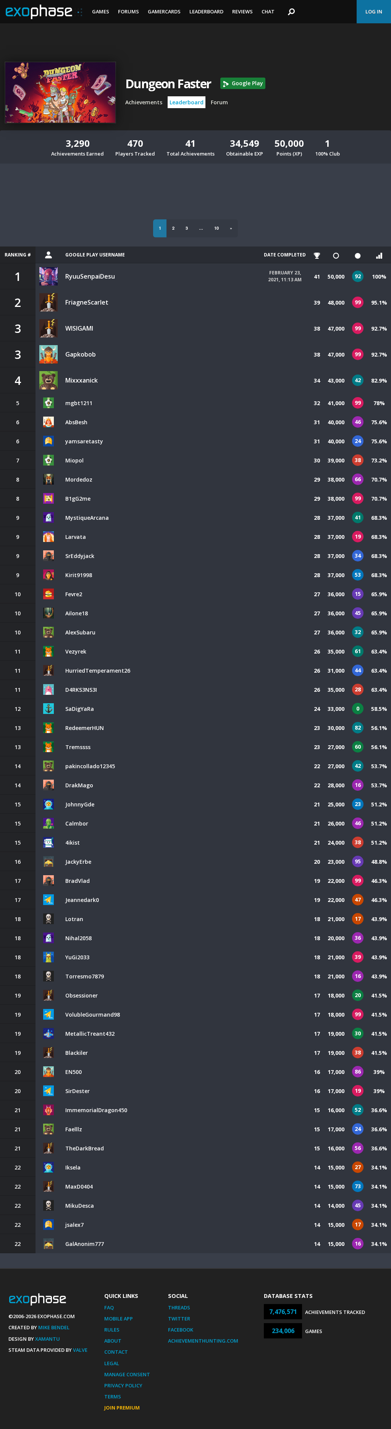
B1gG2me (77, 498)
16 (317, 1071)
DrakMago (79, 785)
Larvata (75, 536)
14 (317, 1167)
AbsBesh (76, 422)
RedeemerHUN (84, 728)
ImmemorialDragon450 (96, 1110)
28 (317, 517)
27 (317, 594)
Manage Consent (127, 1374)
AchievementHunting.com (203, 1340)
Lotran (74, 919)
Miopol (74, 460)
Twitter (179, 1318)
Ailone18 (76, 613)
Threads (179, 1307)
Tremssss (77, 747)
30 (317, 460)
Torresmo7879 (84, 976)
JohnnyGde (79, 804)
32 (317, 403)
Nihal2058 (78, 938)
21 (317, 804)
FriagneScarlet (86, 302)
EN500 (73, 1071)
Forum (219, 102)
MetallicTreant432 (90, 1033)
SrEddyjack (79, 556)
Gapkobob (80, 354)
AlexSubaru (80, 632)
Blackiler (76, 1052)
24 (317, 708)
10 (216, 228)
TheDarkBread (84, 1148)
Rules (112, 1329)
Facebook (180, 1329)
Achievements (143, 102)
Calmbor (76, 823)
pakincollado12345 (90, 766)
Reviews (242, 11)
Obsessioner (81, 995)
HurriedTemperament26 (97, 670)
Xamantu (47, 1338)
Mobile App (118, 1318)
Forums (128, 11)
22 (317, 766)
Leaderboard (206, 11)
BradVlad (77, 880)
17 (317, 995)
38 (317, 328)
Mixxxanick (81, 380)
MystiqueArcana (87, 517)
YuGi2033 (77, 957)
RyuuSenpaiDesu (90, 276)
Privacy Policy (123, 1385)
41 (317, 276)
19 (317, 880)
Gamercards (164, 11)
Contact (116, 1351)
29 (317, 479)
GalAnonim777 (84, 1243)
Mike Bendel (53, 1327)
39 (317, 302)
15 (317, 1110)
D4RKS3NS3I (81, 689)
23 (317, 728)
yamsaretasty (84, 441)
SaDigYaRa (79, 708)
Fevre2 (73, 594)
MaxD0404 (79, 1186)
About (112, 1340)
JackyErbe (78, 861)
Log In (373, 11)
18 (317, 919)
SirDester (77, 1091)
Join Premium (122, 1407)
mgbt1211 (78, 403)
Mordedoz (78, 479)
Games (100, 11)
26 (317, 651)
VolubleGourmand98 (92, 1014)
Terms (112, 1396)
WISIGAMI (79, 328)
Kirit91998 (78, 575)
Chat (268, 11)
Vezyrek (75, 651)
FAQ (109, 1307)
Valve (80, 1349)
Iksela (73, 1167)
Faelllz (73, 1129)
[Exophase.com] (44, 11)
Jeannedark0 (82, 899)
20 (317, 861)
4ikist (72, 842)
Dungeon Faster (168, 83)
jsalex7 (74, 1224)
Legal (111, 1363)
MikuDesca (79, 1205)
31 (317, 422)
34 (317, 380)
